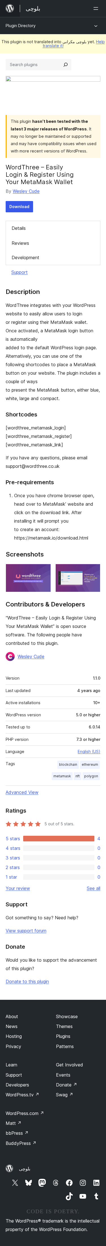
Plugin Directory (21, 25)
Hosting (14, 1036)
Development (25, 257)
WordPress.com (25, 1113)
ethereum (90, 764)
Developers (17, 1085)
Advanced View (22, 792)
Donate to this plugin (27, 981)
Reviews (20, 243)
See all (93, 888)
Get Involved (69, 1065)
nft (77, 776)
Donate (66, 1085)
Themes (64, 1026)
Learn (11, 1065)
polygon (91, 776)
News (12, 1026)
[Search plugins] (65, 64)
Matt (13, 1123)
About (12, 1016)
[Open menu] (97, 8)
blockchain (68, 764)
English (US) (89, 751)
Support (19, 272)
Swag (64, 1094)
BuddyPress (21, 1143)
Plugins (63, 1036)
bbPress (17, 1133)
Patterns (65, 1046)
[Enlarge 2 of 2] (93, 571)
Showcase (67, 1016)
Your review (18, 888)
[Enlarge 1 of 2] (43, 571)
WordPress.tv (22, 1094)
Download (19, 206)
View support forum (26, 930)
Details (19, 228)
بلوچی (24, 1168)
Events (63, 1075)
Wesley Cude (26, 191)
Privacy (13, 1046)
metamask (62, 776)
